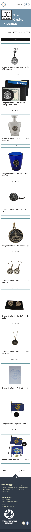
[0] (25, 4)
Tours (3, 503)
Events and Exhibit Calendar (10, 501)
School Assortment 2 (10, 459)
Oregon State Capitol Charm (13, 246)
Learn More (5, 491)
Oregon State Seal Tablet (12, 388)
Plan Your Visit (6, 499)
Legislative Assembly (8, 506)
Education (5, 504)
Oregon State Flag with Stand (14, 424)
